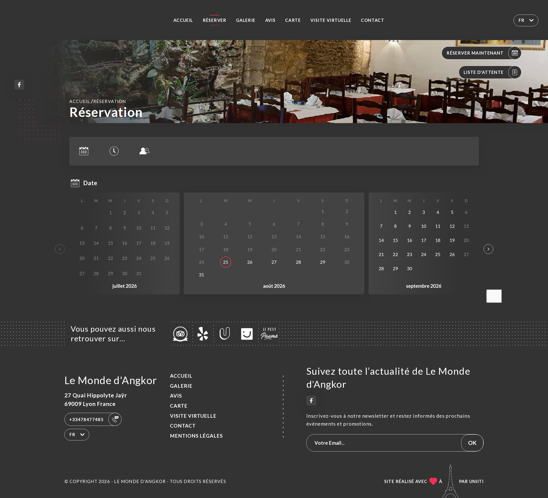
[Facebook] (19, 85)
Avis (270, 20)
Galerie (246, 20)
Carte (293, 20)
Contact (372, 20)
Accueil (183, 20)
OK (472, 442)
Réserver (214, 20)
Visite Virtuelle (330, 20)
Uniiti (476, 481)
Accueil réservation (97, 101)
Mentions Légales (196, 436)
